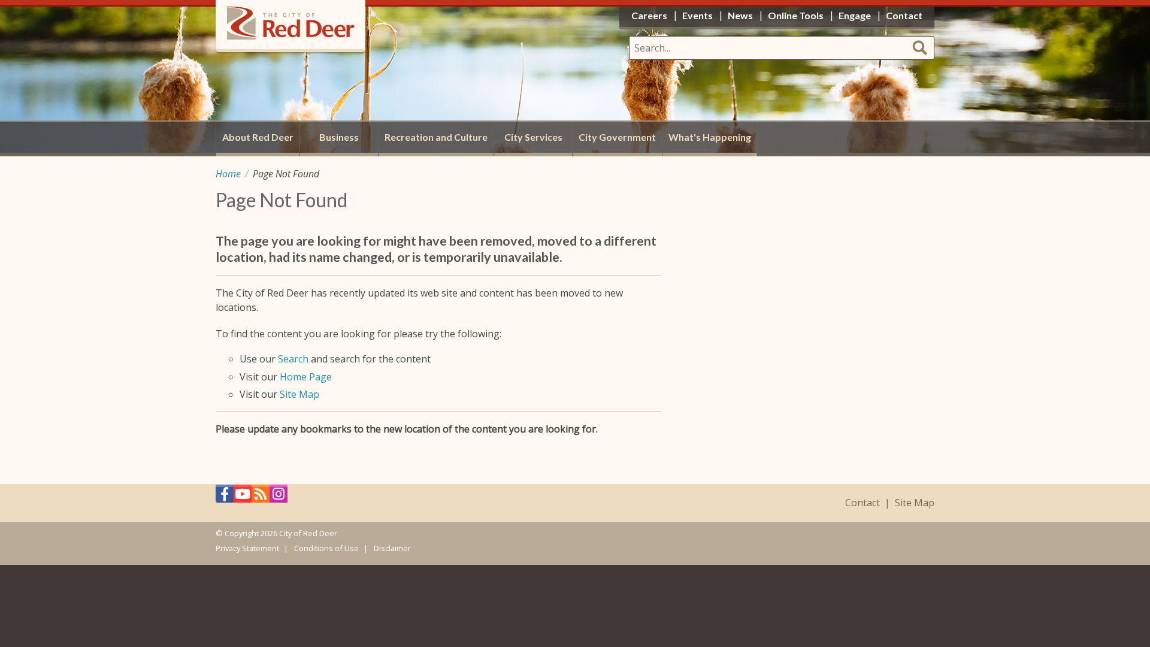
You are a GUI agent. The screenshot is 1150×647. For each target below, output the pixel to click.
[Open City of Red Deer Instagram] (279, 497)
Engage (855, 15)
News (740, 15)
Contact (862, 503)
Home (228, 173)
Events (697, 15)
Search (293, 358)
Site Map (299, 394)
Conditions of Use (326, 548)
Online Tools (796, 15)
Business (339, 137)
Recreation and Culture (436, 137)
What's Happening (709, 137)
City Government (617, 137)
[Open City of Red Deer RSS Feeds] (261, 497)
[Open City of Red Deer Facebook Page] (225, 497)
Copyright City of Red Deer (281, 533)
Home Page (306, 376)
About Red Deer (257, 137)
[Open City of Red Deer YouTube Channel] (243, 497)
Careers (649, 15)
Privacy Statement (247, 548)
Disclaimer (392, 548)
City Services (533, 137)
